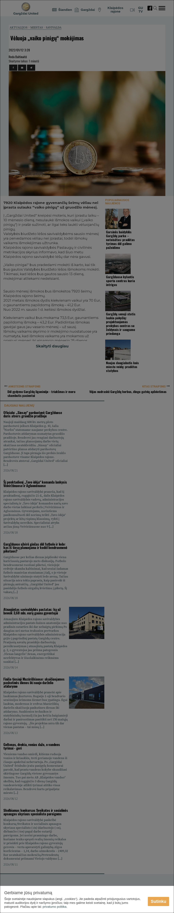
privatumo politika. (55, 906)
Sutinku (158, 901)
